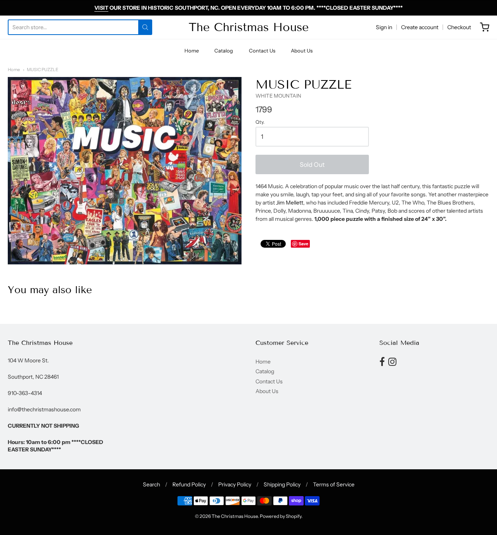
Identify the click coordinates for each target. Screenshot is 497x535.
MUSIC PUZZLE (42, 69)
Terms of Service (334, 484)
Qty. (259, 122)
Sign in (384, 27)
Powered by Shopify (280, 516)
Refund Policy (189, 484)
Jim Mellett (289, 202)
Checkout (459, 27)
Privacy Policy (234, 484)
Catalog (223, 50)
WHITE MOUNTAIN (278, 96)
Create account (419, 27)
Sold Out (312, 164)
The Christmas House (249, 27)
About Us (302, 50)
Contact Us (262, 50)
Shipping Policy (282, 484)
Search (151, 484)
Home (191, 50)
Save (303, 244)
